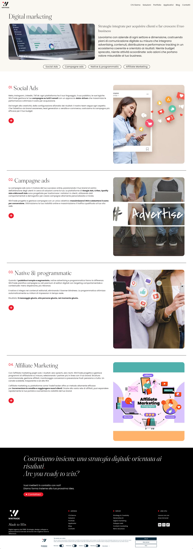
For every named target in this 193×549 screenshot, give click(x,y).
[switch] (74, 546)
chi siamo (135, 5)
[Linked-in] (159, 524)
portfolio (157, 5)
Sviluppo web (118, 523)
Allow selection (146, 542)
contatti (186, 5)
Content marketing (120, 526)
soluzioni (147, 5)
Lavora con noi (163, 515)
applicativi (168, 5)
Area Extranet (163, 518)
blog (178, 5)
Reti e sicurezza (119, 529)
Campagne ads (74, 66)
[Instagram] (164, 524)
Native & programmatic (105, 66)
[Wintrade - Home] (5, 5)
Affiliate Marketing (137, 66)
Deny (146, 545)
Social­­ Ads (52, 66)
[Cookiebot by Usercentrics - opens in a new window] (44, 546)
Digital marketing (119, 521)
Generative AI (118, 518)
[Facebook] (168, 524)
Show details (105, 546)
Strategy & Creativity (121, 515)
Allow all (146, 538)
